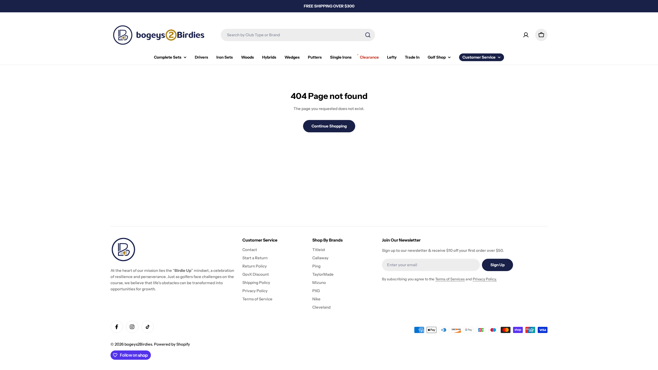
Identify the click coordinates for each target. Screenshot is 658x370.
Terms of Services (450, 279)
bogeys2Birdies (138, 344)
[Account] (526, 35)
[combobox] (298, 35)
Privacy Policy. (485, 279)
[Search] (368, 35)
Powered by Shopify (172, 344)
